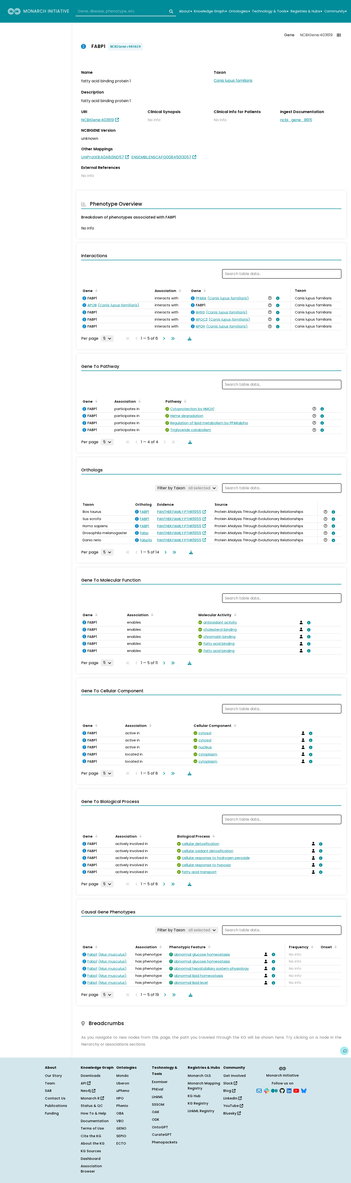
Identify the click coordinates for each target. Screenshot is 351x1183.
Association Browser (91, 1169)
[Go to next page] (163, 338)
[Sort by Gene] (95, 290)
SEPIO (121, 1136)
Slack (228, 1083)
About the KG (93, 1143)
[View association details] (276, 298)
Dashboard (91, 1158)
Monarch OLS (199, 1075)
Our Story (53, 1075)
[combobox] (125, 11)
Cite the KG (91, 1136)
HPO (120, 1098)
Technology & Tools (270, 11)
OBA (120, 1113)
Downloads (91, 1075)
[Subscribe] (259, 1090)
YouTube (231, 1105)
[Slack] (266, 1090)
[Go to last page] (172, 338)
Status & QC (92, 1105)
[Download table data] (188, 338)
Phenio (122, 1105)
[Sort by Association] (179, 290)
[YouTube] (296, 1090)
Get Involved (234, 1075)
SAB (48, 1090)
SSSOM (158, 1104)
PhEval (157, 1089)
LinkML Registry (201, 1111)
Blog (227, 1090)
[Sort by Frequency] (311, 946)
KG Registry (198, 1103)
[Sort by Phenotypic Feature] (208, 946)
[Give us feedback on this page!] (344, 1051)
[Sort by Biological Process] (213, 836)
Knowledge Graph (210, 11)
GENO (121, 1128)
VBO (120, 1121)
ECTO (121, 1143)
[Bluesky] (303, 1090)
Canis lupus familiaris (233, 80)
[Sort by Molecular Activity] (234, 614)
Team (50, 1083)
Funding (52, 1113)
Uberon (122, 1083)
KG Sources (91, 1151)
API (84, 1083)
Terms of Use (92, 1128)
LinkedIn (230, 1098)
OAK (155, 1112)
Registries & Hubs (306, 11)
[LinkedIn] (289, 1090)
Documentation (95, 1121)
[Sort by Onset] (335, 946)
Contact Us (55, 1098)
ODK (155, 1119)
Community (335, 11)
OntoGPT (160, 1127)
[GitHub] (282, 1090)
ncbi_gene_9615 (296, 120)
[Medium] (274, 1090)
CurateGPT (162, 1134)
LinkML (157, 1096)
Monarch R (91, 1098)
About (185, 11)
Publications (56, 1105)
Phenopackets (164, 1142)
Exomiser (160, 1081)
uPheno (122, 1090)
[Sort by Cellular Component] (234, 725)
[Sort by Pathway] (184, 401)
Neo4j (86, 1090)
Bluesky (230, 1113)
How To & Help (93, 1113)
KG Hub (194, 1096)
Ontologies (239, 11)
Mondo (122, 1075)
